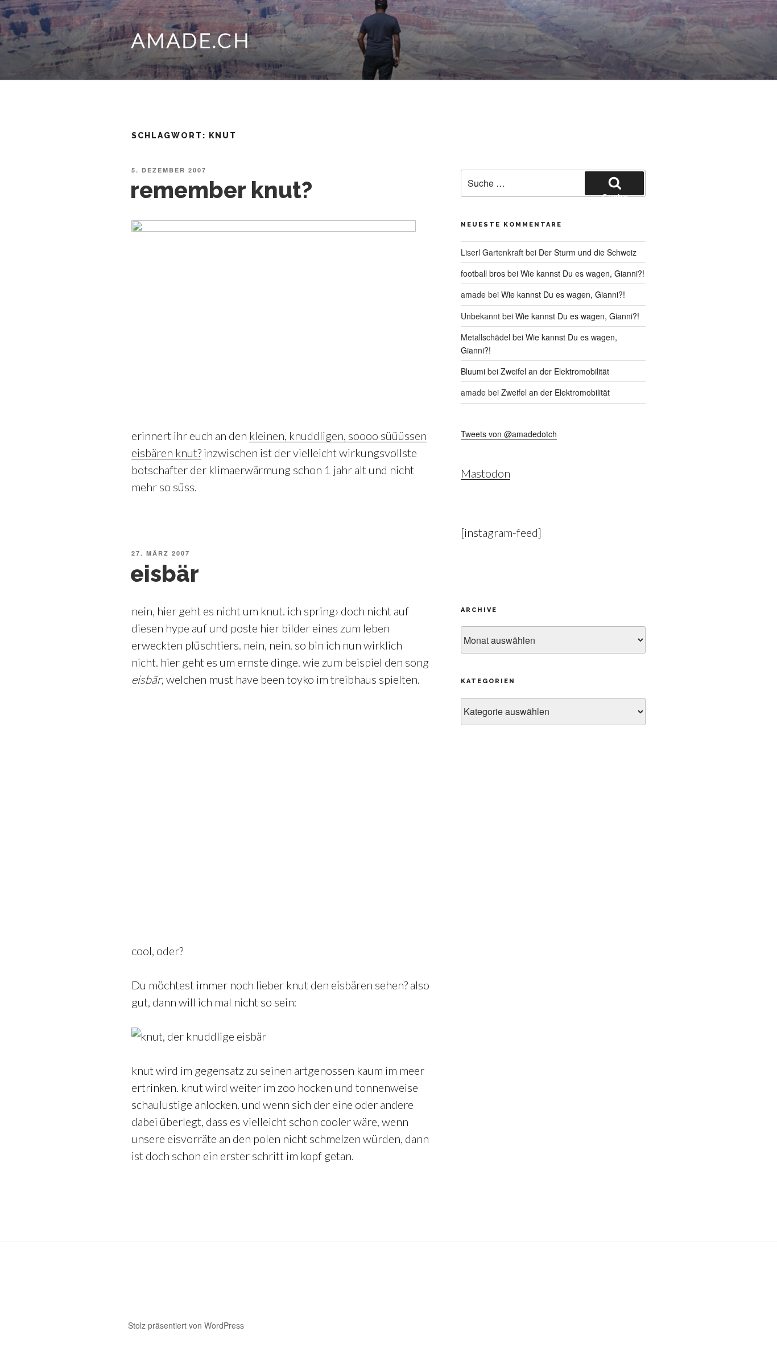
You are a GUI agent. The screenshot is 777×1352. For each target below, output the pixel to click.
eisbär (164, 573)
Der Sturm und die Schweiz (588, 252)
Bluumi (473, 371)
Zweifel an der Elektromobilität (555, 371)
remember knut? (221, 189)
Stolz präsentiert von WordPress (186, 1325)
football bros (483, 273)
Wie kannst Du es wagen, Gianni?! (582, 273)
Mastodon (485, 473)
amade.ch (191, 39)
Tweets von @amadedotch (509, 433)
